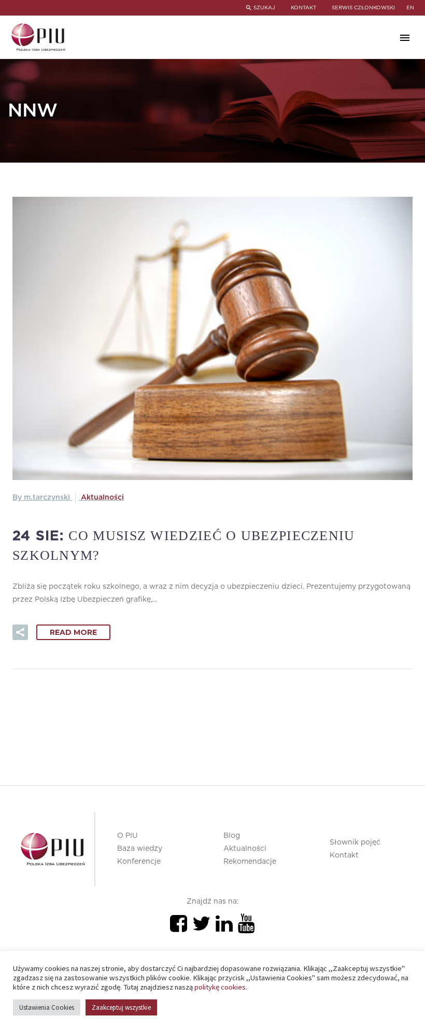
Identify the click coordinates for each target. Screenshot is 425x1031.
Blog (231, 835)
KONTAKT (303, 7)
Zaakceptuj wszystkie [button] (121, 1007)
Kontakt (344, 855)
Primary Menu (404, 38)
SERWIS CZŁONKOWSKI (363, 7)
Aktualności (102, 497)
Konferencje (139, 861)
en (410, 7)
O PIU (127, 835)
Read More (73, 632)
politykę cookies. (220, 987)
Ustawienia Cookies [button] (46, 1007)
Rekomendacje (249, 861)
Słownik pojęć (355, 842)
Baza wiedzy (139, 848)
